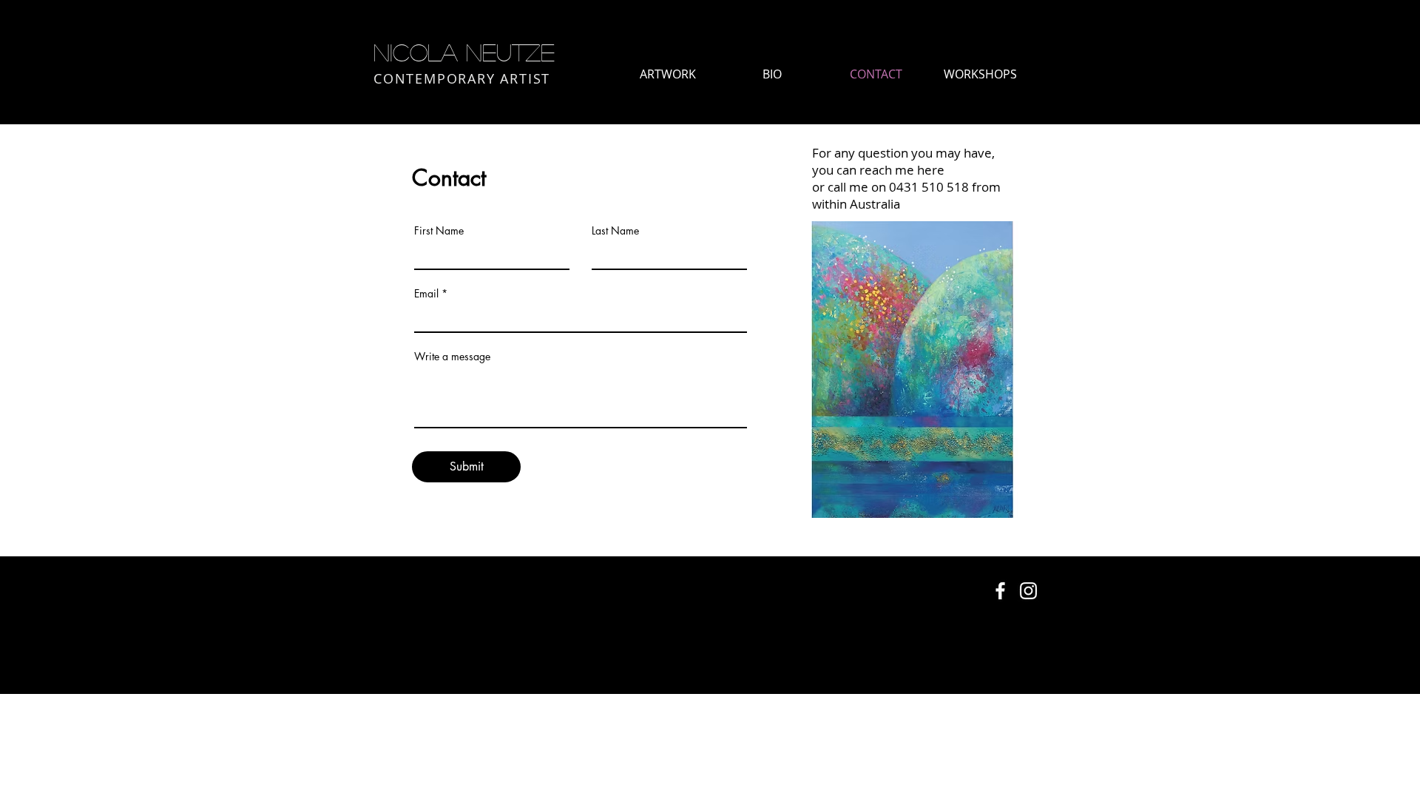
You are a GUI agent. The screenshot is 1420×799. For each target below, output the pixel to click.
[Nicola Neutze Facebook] (1000, 590)
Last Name (615, 231)
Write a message (452, 356)
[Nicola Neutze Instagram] (1028, 590)
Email (426, 294)
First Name (439, 231)
